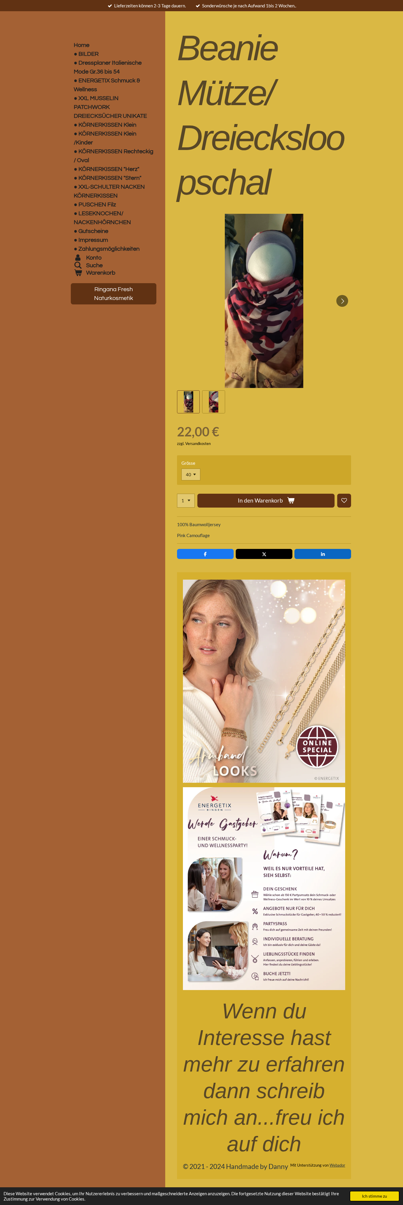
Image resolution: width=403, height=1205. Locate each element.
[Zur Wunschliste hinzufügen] (344, 501)
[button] (188, 401)
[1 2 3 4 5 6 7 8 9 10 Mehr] (186, 501)
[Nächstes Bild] (342, 301)
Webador (337, 1165)
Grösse (188, 463)
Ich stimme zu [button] (374, 1196)
